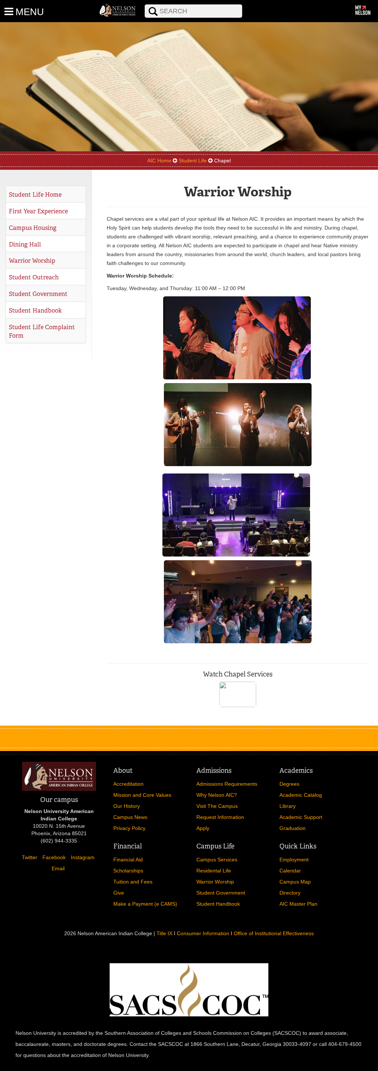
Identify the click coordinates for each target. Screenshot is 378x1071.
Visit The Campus (217, 806)
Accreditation (128, 784)
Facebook (54, 857)
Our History (126, 806)
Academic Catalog (300, 795)
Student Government (38, 294)
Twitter (29, 857)
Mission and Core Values (142, 795)
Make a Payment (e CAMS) (145, 904)
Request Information (220, 817)
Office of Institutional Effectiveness (274, 933)
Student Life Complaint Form (42, 331)
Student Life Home (35, 195)
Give (118, 893)
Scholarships (128, 871)
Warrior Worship (32, 261)
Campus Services (216, 859)
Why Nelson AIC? (216, 795)
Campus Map (295, 882)
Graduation (292, 828)
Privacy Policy (129, 828)
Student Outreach (34, 277)
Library (287, 806)
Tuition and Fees (132, 882)
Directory (289, 893)
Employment (294, 859)
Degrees (289, 784)
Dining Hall (25, 244)
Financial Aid (128, 859)
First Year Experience (38, 211)
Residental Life (213, 871)
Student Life (193, 160)
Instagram (82, 857)
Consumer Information (203, 933)
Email (58, 868)
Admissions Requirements (226, 784)
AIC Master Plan (298, 904)
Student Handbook (35, 310)
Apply (202, 828)
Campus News (130, 817)
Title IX (164, 933)
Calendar (290, 871)
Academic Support (300, 817)
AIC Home (159, 160)
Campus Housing (32, 228)
